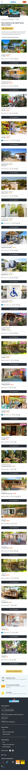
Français (4, 754)
